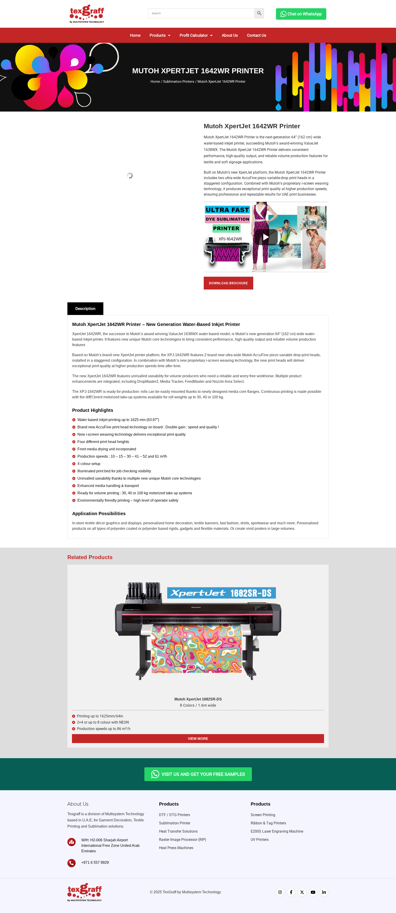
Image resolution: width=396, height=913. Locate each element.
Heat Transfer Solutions (178, 831)
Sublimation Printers (178, 81)
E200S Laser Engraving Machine (277, 831)
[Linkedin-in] (324, 892)
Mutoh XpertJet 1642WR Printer (229, 137)
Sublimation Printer (174, 823)
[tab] (85, 308)
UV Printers (260, 839)
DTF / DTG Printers (174, 815)
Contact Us (256, 35)
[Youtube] (313, 892)
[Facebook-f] (291, 892)
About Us (230, 35)
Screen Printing (263, 815)
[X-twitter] (302, 892)
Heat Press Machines (176, 848)
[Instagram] (280, 892)
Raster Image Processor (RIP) (182, 839)
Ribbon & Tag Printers (268, 823)
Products (158, 35)
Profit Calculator (194, 35)
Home (135, 35)
